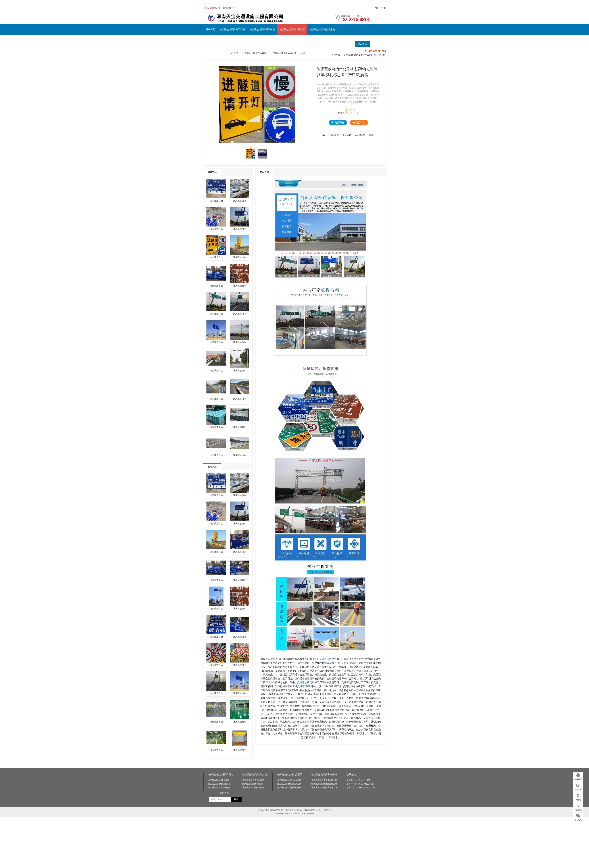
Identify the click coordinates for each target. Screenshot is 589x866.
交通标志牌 (325, 659)
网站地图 (327, 810)
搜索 (236, 799)
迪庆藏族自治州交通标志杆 (289, 787)
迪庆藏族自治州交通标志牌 (289, 780)
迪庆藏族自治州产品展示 (292, 29)
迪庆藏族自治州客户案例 (322, 29)
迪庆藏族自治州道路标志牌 (283, 53)
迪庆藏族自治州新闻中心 (262, 29)
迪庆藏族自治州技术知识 (253, 787)
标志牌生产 (360, 135)
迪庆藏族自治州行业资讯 (253, 784)
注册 (383, 8)
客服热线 (578, 810)
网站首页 (210, 29)
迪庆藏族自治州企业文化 (219, 784)
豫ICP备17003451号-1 (313, 810)
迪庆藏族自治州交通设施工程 (324, 787)
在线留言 (578, 790)
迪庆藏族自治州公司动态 (253, 780)
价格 (371, 135)
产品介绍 (264, 172)
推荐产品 (212, 172)
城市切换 (227, 7)
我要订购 (360, 122)
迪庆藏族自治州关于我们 (232, 29)
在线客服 (578, 779)
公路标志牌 (333, 135)
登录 (377, 8)
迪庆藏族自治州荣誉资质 (219, 787)
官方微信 (578, 820)
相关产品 (212, 466)
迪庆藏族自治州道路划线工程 (324, 784)
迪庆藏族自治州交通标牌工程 (324, 780)
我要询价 (339, 122)
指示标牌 (346, 135)
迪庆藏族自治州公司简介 (219, 780)
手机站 (578, 800)
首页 (236, 53)
